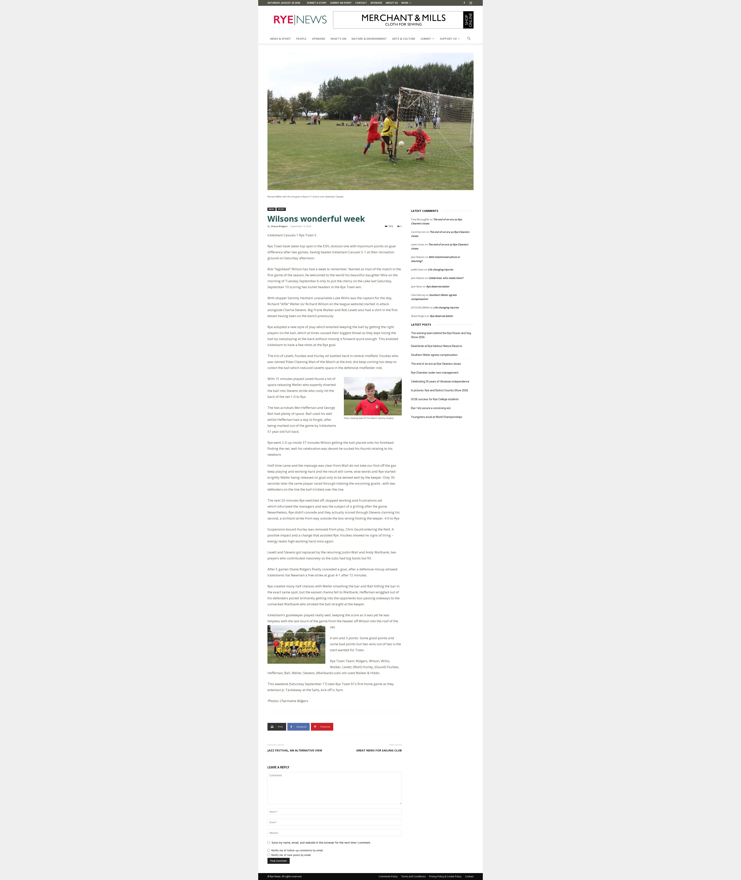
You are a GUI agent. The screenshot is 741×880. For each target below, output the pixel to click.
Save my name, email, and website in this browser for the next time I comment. (321, 842)
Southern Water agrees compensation (434, 354)
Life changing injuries (440, 269)
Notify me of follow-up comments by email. (297, 850)
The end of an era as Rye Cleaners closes (436, 363)
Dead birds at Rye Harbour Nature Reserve (436, 346)
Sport (281, 209)
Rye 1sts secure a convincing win (431, 408)
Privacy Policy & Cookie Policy (445, 876)
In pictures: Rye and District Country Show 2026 (439, 390)
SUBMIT (426, 38)
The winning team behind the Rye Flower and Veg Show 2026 (441, 335)
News (271, 209)
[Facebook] (464, 3)
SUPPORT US (448, 38)
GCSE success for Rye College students (435, 399)
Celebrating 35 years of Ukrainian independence (440, 381)
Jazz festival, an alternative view (294, 750)
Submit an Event (341, 2)
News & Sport (280, 38)
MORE (404, 2)
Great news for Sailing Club (379, 750)
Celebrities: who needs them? (446, 278)
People (301, 38)
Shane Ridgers (279, 226)
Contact (361, 2)
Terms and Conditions (413, 876)
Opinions (318, 38)
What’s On (338, 38)
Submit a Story (317, 2)
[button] (469, 39)
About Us (392, 2)
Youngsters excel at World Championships (436, 417)
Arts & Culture (403, 38)
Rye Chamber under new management (434, 372)
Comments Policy (388, 876)
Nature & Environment (369, 38)
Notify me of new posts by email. (291, 854)
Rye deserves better (437, 286)
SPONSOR (376, 2)
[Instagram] (471, 3)
